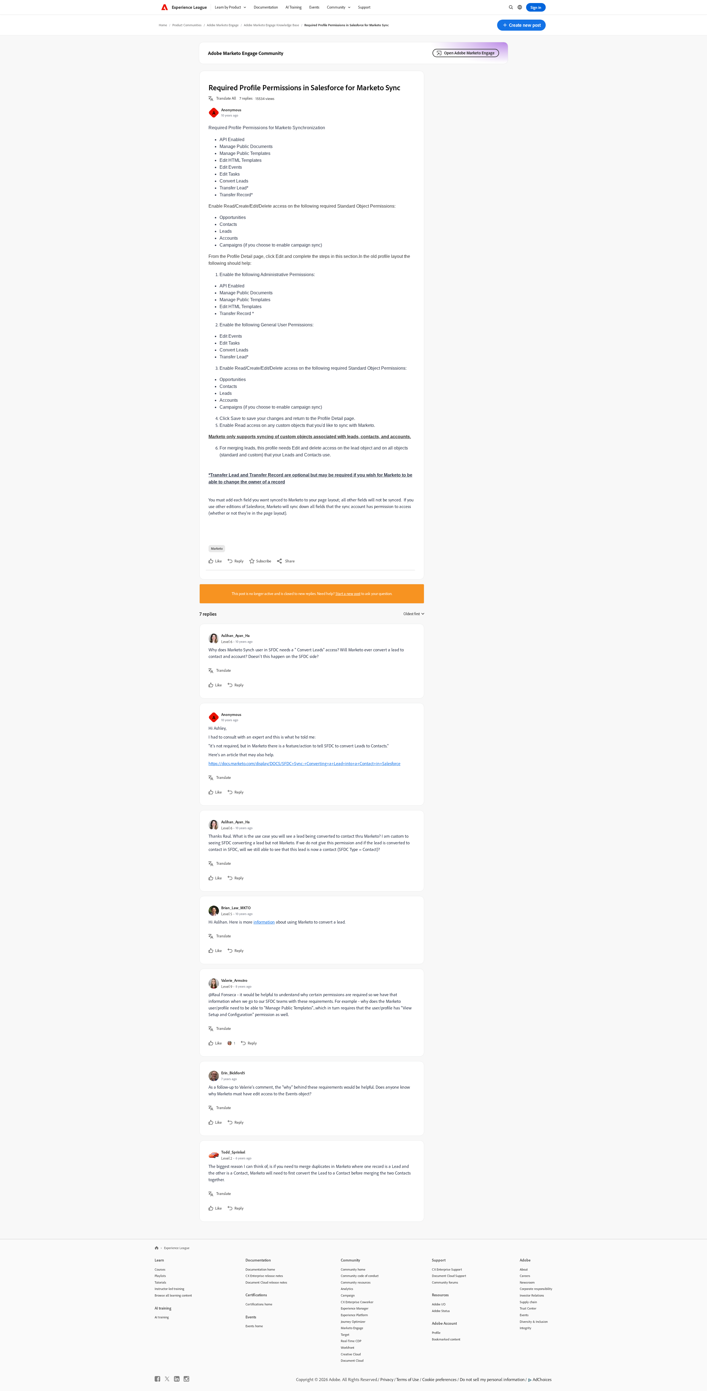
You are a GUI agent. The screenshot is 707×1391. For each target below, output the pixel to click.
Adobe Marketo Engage (223, 25)
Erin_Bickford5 (233, 1072)
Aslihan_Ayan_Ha (235, 635)
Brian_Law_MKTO (236, 907)
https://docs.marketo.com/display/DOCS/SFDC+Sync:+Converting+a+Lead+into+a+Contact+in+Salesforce (304, 763)
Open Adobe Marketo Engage (469, 52)
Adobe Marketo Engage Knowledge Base (271, 25)
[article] (310, 661)
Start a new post (348, 593)
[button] (521, 25)
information (264, 922)
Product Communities (187, 25)
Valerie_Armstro (234, 980)
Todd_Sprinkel (233, 1152)
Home (163, 25)
